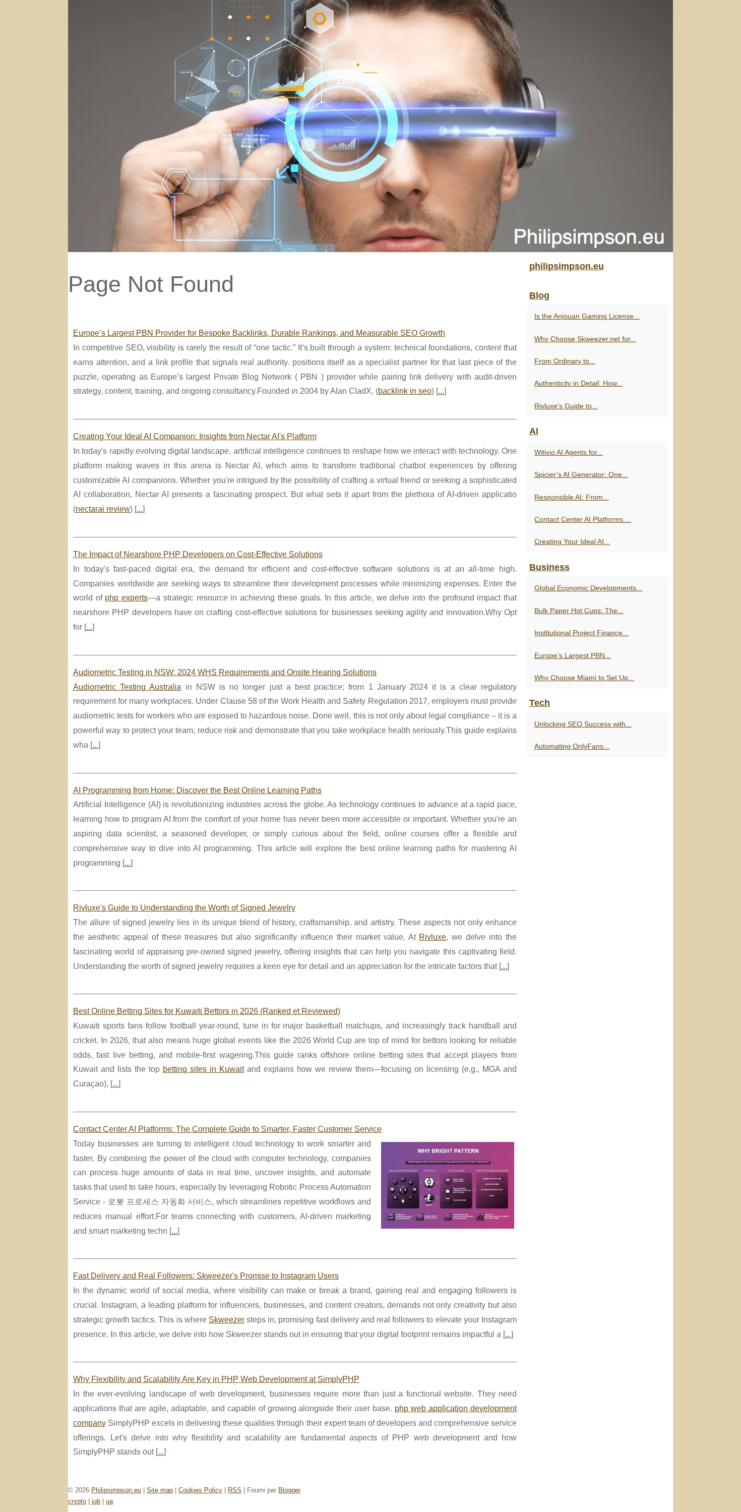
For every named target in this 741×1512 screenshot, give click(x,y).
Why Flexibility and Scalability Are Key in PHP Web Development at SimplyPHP (216, 1379)
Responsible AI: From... (571, 497)
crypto (77, 1501)
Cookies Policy (200, 1490)
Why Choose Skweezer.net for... (585, 339)
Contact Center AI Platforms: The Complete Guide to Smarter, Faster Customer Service (227, 1129)
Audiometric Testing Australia (127, 687)
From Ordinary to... (564, 361)
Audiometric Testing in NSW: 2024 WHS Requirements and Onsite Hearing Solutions (225, 672)
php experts (126, 597)
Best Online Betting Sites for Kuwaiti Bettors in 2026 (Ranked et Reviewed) (206, 1011)
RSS (234, 1490)
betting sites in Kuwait (203, 1069)
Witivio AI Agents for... (568, 452)
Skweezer (226, 1319)
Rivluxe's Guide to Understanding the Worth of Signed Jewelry (184, 907)
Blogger (289, 1490)
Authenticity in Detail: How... (578, 383)
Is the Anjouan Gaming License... (587, 316)
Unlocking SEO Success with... (583, 724)
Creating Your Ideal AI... (572, 541)
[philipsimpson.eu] (370, 126)
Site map (160, 1490)
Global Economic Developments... (588, 588)
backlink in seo (404, 391)
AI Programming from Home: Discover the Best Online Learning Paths (197, 790)
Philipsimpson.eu (116, 1490)
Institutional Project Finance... (581, 633)
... (441, 391)
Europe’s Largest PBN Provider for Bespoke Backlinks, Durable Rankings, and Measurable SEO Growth (259, 333)
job (96, 1501)
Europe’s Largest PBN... (572, 655)
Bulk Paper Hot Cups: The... (579, 611)
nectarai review (103, 509)
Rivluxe (432, 937)
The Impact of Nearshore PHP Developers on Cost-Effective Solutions (198, 554)
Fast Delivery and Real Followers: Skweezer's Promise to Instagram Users (206, 1276)
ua (109, 1501)
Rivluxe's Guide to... (566, 406)
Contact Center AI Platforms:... (582, 519)
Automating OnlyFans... (571, 746)
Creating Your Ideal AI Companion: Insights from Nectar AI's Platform (195, 436)
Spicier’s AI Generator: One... (581, 474)
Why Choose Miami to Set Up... (584, 678)
